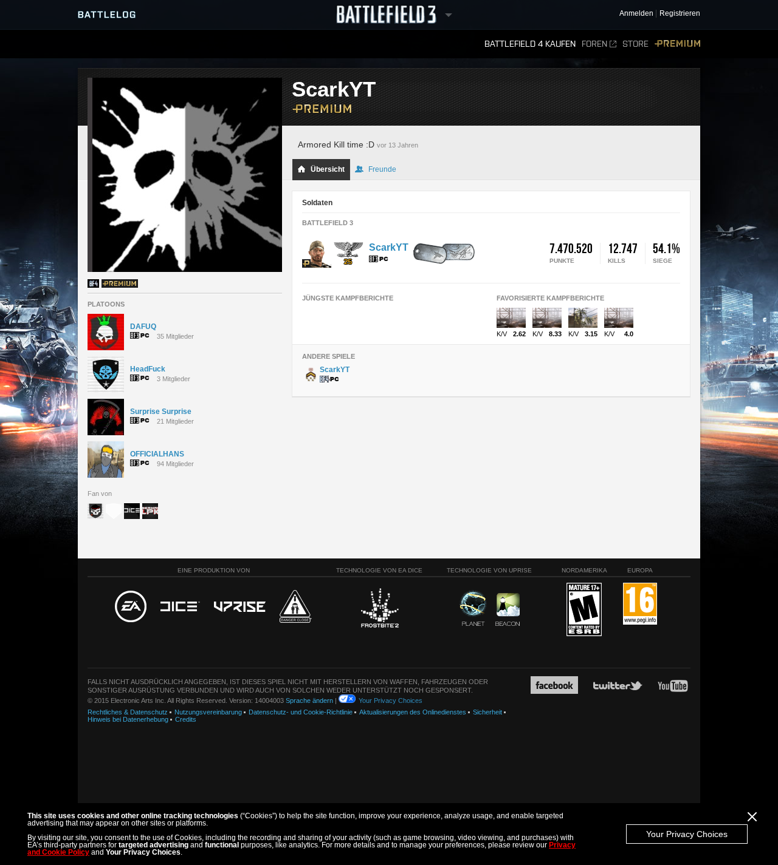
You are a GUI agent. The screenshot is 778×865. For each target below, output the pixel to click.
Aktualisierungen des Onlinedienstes (412, 712)
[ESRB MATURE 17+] (584, 610)
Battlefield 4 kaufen (530, 44)
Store (635, 44)
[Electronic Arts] (130, 607)
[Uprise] (240, 607)
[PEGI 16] (640, 604)
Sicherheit (487, 712)
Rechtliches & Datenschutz (128, 712)
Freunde (382, 169)
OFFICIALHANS (157, 454)
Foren (594, 44)
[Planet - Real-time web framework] (473, 608)
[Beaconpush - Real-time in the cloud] (507, 610)
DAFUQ (143, 326)
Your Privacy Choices (687, 834)
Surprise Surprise (160, 411)
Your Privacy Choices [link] (390, 700)
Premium (677, 44)
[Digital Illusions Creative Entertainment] (180, 607)
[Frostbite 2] (379, 609)
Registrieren (679, 14)
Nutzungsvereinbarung (208, 712)
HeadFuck (147, 369)
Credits (185, 719)
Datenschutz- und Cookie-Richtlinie (301, 712)
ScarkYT (388, 247)
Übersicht (328, 169)
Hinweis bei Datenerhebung (128, 719)
